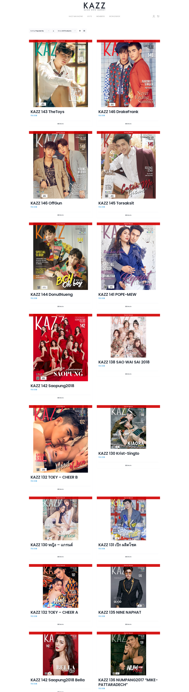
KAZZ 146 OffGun (46, 203)
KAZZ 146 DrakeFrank (118, 111)
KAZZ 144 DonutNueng (52, 294)
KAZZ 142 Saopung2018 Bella (58, 680)
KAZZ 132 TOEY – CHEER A (54, 612)
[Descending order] (53, 31)
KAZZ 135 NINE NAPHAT (119, 612)
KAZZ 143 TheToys (47, 111)
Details (61, 124)
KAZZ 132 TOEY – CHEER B (54, 477)
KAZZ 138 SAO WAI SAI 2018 (124, 362)
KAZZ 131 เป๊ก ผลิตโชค (117, 545)
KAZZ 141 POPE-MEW (117, 294)
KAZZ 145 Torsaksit (116, 203)
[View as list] (84, 31)
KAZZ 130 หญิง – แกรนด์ (52, 545)
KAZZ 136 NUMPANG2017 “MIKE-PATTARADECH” (128, 682)
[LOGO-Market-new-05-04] (94, 3)
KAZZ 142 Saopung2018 (52, 386)
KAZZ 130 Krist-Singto (118, 453)
